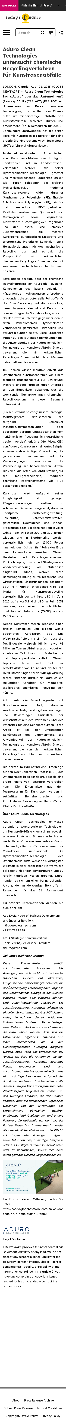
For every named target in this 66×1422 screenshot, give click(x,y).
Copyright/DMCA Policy (22, 1416)
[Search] (42, 33)
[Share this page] (60, 32)
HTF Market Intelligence (30, 586)
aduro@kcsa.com (15, 948)
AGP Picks (9, 5)
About (16, 1400)
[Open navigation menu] (6, 32)
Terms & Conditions (49, 1408)
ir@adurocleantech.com (19, 925)
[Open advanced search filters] (51, 33)
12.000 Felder (52, 542)
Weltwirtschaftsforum (17, 638)
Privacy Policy (50, 1416)
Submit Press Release (18, 1408)
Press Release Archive (39, 1400)
